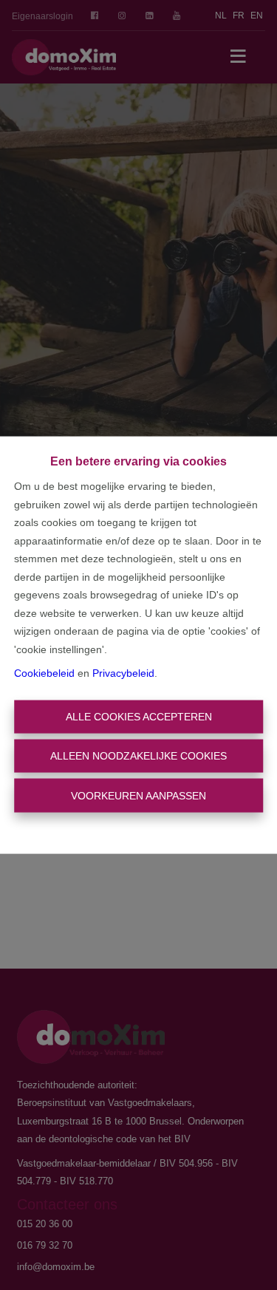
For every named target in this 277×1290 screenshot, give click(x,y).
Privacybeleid (123, 673)
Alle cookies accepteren (139, 716)
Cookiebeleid (44, 673)
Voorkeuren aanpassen (138, 795)
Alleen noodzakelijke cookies (138, 756)
